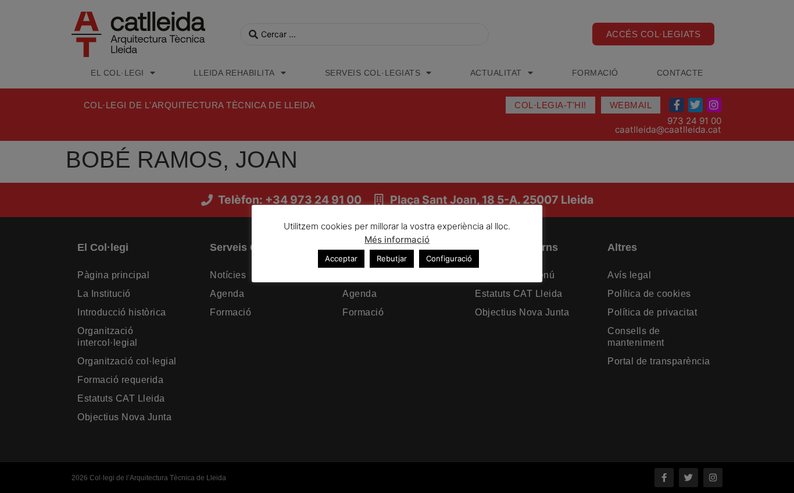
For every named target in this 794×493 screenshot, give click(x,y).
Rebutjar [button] (392, 258)
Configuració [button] (449, 258)
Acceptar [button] (341, 258)
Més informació (397, 239)
